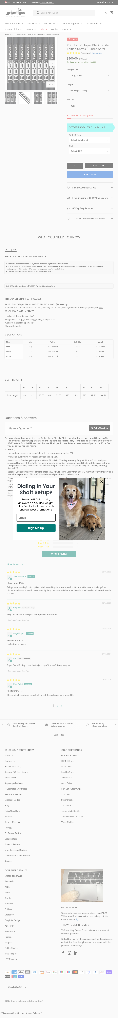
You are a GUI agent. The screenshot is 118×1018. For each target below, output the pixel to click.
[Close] (101, 481)
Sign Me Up (36, 528)
